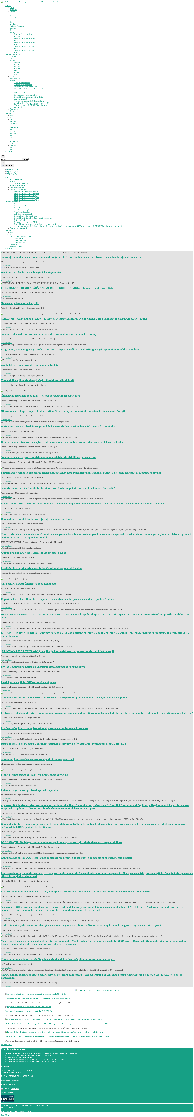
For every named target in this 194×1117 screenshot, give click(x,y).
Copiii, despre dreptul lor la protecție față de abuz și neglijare (36, 519)
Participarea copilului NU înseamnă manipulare (28, 682)
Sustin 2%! (15, 1089)
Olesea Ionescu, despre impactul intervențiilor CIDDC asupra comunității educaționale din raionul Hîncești (63, 411)
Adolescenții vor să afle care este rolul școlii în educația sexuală (37, 759)
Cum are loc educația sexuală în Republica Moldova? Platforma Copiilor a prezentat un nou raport (58, 959)
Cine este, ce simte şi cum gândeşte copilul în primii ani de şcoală (28, 1055)
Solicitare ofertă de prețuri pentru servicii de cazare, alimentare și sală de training (48, 334)
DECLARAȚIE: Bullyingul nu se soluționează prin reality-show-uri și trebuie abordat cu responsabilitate (61, 842)
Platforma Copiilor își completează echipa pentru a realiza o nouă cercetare (44, 728)
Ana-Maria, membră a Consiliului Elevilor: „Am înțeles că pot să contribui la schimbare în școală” (58, 488)
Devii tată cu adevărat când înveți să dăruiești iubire (31, 272)
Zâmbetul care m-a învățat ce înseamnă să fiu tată (29, 364)
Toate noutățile (6, 1045)
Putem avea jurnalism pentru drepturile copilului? (30, 790)
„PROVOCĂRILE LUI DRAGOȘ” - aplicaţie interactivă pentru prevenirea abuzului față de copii (57, 651)
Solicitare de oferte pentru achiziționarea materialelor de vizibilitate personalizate (48, 457)
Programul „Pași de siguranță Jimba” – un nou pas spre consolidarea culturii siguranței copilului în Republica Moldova (70, 349)
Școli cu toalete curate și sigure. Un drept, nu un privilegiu (34, 774)
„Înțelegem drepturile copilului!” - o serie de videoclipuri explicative (40, 395)
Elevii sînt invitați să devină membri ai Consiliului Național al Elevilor (41, 568)
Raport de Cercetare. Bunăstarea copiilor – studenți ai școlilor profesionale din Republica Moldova (58, 599)
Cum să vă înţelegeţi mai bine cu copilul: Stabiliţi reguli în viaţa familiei (30, 1061)
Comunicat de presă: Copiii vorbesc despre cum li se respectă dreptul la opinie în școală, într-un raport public (64, 697)
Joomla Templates (25, 1105)
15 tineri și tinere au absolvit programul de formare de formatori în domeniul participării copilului (58, 426)
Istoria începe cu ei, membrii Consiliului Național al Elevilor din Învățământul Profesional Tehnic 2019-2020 (63, 743)
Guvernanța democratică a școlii (20, 303)
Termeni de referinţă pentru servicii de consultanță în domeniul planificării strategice (37, 998)
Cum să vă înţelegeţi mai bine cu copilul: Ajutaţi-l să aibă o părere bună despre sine (34, 1059)
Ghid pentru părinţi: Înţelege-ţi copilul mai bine (28, 583)
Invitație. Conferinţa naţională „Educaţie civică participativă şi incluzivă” (43, 666)
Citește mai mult (6, 266)
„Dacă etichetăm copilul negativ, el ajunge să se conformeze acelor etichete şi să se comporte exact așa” (41, 1053)
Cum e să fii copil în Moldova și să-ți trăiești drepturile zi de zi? (37, 380)
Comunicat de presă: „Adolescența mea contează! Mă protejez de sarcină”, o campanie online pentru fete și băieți (66, 857)
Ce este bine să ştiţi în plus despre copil (19, 1057)
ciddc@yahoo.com (12, 1080)
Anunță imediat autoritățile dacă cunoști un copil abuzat (33, 552)
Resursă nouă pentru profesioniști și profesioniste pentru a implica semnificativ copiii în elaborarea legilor (62, 441)
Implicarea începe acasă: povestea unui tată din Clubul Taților (29, 1011)
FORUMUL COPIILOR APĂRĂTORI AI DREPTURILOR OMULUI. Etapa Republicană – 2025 (57, 287)
